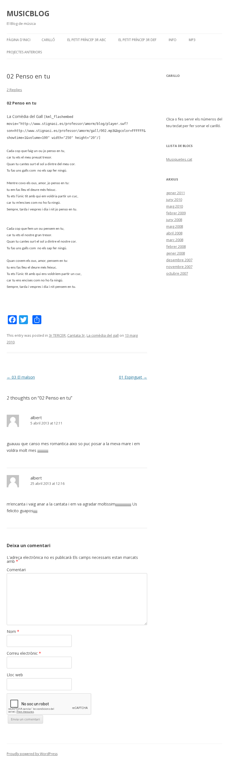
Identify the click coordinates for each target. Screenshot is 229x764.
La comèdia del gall (103, 335)
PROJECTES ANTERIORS (24, 52)
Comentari (16, 569)
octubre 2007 (177, 273)
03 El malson (21, 377)
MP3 (192, 39)
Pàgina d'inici (18, 39)
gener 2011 (175, 192)
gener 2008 (175, 253)
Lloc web (15, 674)
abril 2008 (174, 233)
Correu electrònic (24, 653)
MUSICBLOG (28, 13)
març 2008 (174, 239)
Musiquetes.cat (179, 159)
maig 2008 (174, 226)
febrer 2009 (176, 212)
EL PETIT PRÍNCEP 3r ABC (86, 39)
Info (172, 39)
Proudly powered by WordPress (32, 753)
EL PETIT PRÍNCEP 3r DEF (137, 39)
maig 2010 (174, 206)
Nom (13, 631)
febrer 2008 (176, 246)
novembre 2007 (179, 266)
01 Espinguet (133, 377)
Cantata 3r (76, 335)
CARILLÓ (48, 39)
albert (36, 417)
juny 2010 (174, 199)
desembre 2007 (179, 259)
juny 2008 (174, 219)
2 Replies (14, 89)
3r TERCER (57, 335)
